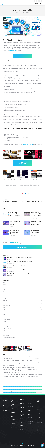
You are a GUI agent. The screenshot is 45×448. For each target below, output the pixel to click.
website (4, 376)
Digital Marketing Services (21, 424)
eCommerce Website (15, 184)
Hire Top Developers (22, 247)
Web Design (8, 177)
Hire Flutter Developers (22, 411)
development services (8, 184)
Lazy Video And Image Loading (29, 184)
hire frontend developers (25, 364)
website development (7, 23)
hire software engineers (7, 369)
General (5, 20)
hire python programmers (8, 367)
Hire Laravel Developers (8, 365)
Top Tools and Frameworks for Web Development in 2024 (15, 232)
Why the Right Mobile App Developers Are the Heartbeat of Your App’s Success (36, 224)
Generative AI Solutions (22, 429)
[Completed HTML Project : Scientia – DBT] (24, 348)
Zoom (31, 149)
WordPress (5, 25)
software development (7, 22)
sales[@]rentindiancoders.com (33, 412)
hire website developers (30, 369)
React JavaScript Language (31, 370)
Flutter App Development (30, 358)
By (38, 179)
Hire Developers (7, 364)
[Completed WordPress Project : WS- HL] (20, 348)
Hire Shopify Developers (13, 427)
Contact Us (5, 410)
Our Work (4, 402)
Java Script (22, 184)
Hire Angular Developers (22, 398)
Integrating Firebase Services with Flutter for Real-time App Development (36, 232)
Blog (3, 405)
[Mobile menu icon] (43, 4)
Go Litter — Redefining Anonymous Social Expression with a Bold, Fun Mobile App (33, 154)
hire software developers (29, 367)
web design (30, 372)
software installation (15, 185)
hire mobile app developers (19, 365)
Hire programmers (35, 365)
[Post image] (6, 214)
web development (9, 374)
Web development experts (37, 374)
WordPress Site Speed (36, 185)
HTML (19, 177)
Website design (9, 376)
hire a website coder (8, 362)
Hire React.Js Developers (22, 407)
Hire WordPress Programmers (22, 163)
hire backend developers (20, 362)
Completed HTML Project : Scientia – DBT (22, 174)
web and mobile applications (17, 372)
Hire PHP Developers (13, 401)
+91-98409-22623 (38, 3)
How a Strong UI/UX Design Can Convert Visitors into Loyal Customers (20, 257)
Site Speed (38, 184)
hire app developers (15, 360)
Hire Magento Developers (13, 423)
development (15, 358)
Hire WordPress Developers (22, 56)
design (24, 357)
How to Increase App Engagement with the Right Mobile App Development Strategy (36, 214)
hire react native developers (19, 367)
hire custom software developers (34, 362)
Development (6, 19)
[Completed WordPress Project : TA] (29, 348)
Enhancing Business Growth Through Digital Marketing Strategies (15, 223)
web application (21, 185)
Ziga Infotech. (32, 445)
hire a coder (6, 360)
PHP (5, 177)
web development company (24, 374)
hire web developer (17, 369)
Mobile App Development (20, 370)
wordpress (31, 185)
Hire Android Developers (22, 415)
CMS (4, 17)
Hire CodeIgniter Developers (13, 418)
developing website (7, 358)
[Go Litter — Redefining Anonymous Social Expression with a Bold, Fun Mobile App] (10, 348)
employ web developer (21, 358)
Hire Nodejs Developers (22, 403)
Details (34, 149)
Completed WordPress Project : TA (36, 174)
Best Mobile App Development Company (12, 357)
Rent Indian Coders (6, 372)
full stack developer (38, 358)
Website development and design (32, 376)
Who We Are (5, 400)
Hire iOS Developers (22, 419)
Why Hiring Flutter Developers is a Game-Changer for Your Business (15, 214)
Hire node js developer (27, 365)
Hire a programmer (26, 360)
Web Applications (26, 185)
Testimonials (5, 408)
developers (32, 357)
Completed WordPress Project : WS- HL (8, 174)
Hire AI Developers (13, 405)
